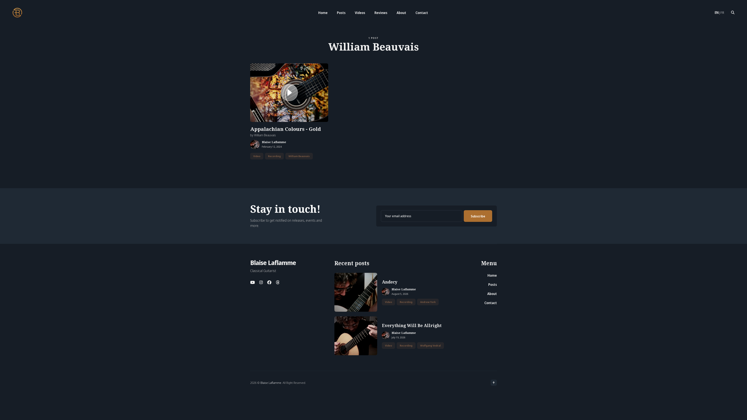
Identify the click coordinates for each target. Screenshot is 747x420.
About (401, 12)
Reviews (380, 12)
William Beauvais (299, 156)
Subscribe (478, 216)
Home (323, 12)
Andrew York (428, 302)
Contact (422, 12)
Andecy (389, 282)
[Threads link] (277, 282)
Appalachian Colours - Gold (285, 128)
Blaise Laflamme (274, 142)
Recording (274, 156)
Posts (341, 12)
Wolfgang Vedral (430, 345)
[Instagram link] (261, 282)
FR (722, 12)
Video (256, 156)
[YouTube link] (253, 282)
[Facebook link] (269, 282)
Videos (360, 12)
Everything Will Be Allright (412, 325)
